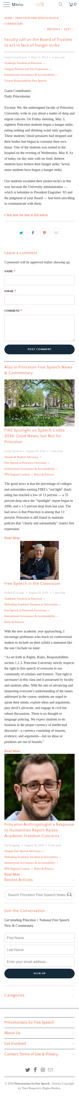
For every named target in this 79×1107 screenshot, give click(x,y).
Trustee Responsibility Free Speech (25, 80)
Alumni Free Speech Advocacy (22, 851)
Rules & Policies (44, 474)
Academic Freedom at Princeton (23, 63)
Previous (53, 29)
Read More (12, 538)
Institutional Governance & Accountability (29, 74)
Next (68, 29)
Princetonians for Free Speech (32, 1083)
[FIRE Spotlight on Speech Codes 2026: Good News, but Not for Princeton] (39, 402)
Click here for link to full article (26, 215)
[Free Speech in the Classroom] (39, 560)
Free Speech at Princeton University (25, 462)
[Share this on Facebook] (33, 233)
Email (10, 291)
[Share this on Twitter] (21, 233)
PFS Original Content (17, 474)
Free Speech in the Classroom (32, 584)
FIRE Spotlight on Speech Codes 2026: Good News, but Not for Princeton (34, 436)
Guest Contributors (15, 57)
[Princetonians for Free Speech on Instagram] (43, 1070)
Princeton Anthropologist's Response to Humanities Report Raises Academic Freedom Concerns (39, 830)
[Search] (62, 4)
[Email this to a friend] (56, 233)
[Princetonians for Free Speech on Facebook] (35, 1070)
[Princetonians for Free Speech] (39, 4)
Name (9, 271)
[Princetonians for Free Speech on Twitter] (28, 1070)
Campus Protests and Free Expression (26, 69)
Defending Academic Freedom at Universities (31, 604)
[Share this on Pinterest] (45, 233)
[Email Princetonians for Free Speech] (50, 1070)
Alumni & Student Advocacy (21, 457)
